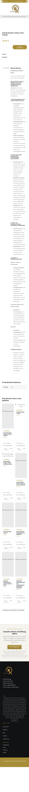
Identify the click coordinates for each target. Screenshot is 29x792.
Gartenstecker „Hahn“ (20, 412)
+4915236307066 (11, 685)
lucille (5, 709)
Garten (5, 706)
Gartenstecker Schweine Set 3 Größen (7, 434)
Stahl (24, 713)
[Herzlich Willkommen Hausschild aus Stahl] (8, 564)
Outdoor (23, 709)
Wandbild (14, 720)
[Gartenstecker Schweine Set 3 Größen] (8, 416)
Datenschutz (6, 739)
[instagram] (6, 691)
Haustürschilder (18, 1)
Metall (11, 709)
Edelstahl (22, 698)
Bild (10, 698)
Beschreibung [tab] (6, 68)
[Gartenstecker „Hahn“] (21, 406)
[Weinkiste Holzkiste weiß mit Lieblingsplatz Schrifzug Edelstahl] (21, 564)
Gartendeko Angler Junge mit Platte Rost (7, 463)
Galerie (4, 752)
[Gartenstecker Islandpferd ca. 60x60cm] (21, 514)
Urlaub (13, 716)
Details (11, 448)
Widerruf (5, 729)
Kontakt (5, 735)
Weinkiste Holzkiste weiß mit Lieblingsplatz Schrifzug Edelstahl (20, 584)
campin (15, 698)
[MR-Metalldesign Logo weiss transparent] (15, 4)
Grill (11, 706)
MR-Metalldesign (7, 679)
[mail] (11, 691)
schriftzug (11, 713)
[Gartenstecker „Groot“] (8, 514)
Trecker (8, 716)
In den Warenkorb (19, 47)
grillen (16, 706)
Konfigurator (6, 745)
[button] (14, 54)
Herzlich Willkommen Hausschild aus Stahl (7, 583)
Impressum (6, 726)
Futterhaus (22, 702)
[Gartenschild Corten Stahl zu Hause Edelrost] (21, 465)
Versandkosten (8, 445)
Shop (9, 16)
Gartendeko (6, 430)
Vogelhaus (20, 716)
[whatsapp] (8, 691)
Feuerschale (6, 702)
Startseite (5, 16)
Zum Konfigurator (14, 647)
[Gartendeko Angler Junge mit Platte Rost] (8, 455)
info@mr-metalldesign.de (12, 687)
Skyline (18, 713)
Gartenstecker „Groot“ (7, 532)
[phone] (13, 691)
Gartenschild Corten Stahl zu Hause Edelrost (20, 484)
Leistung (5, 750)
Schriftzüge (4, 1)
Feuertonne (14, 702)
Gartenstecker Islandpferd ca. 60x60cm (20, 533)
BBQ (5, 698)
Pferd (5, 713)
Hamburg (23, 706)
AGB (4, 732)
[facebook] (3, 691)
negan (17, 709)
